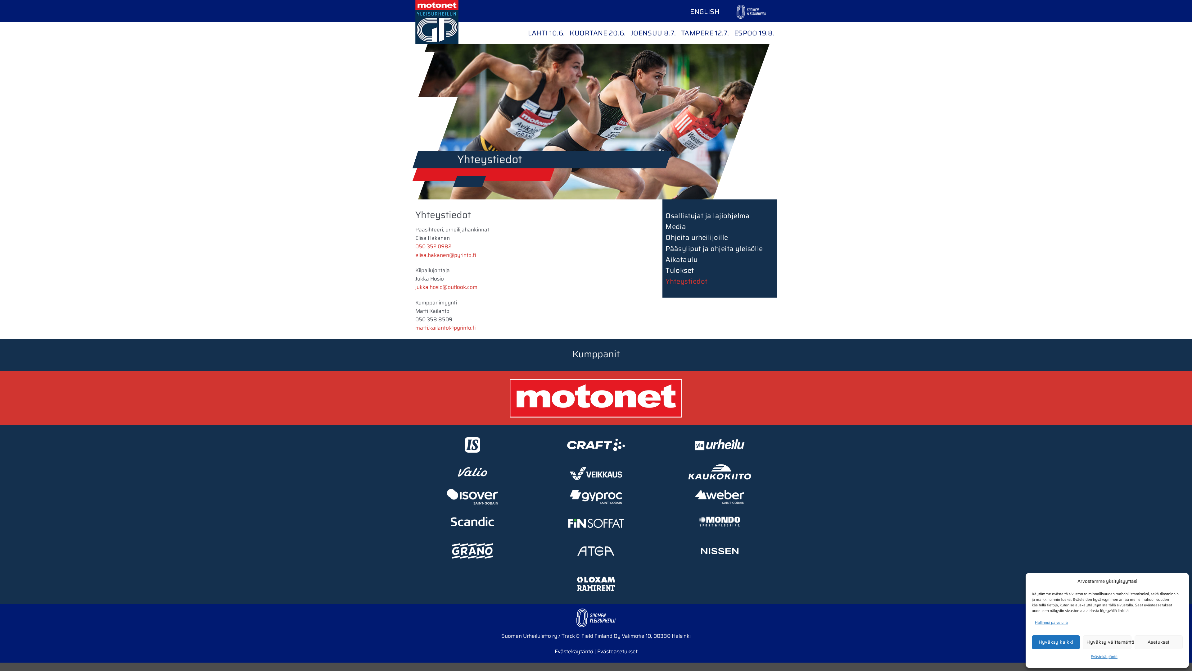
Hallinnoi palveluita (1051, 622)
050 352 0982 (433, 246)
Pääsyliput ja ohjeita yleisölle (714, 248)
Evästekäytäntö (1104, 657)
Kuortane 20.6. (597, 33)
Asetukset (1159, 642)
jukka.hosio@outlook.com (446, 287)
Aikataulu (682, 259)
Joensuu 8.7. (653, 33)
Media (676, 226)
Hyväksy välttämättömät (1108, 642)
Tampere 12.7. (705, 33)
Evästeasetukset (617, 651)
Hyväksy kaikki (1056, 642)
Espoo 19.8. (754, 33)
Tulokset (680, 270)
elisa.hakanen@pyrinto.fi (445, 255)
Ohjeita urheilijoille (697, 237)
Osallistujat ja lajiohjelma (708, 215)
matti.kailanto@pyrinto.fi (445, 328)
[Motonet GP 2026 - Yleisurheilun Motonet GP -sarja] (446, 22)
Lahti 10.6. (546, 33)
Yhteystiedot (686, 281)
